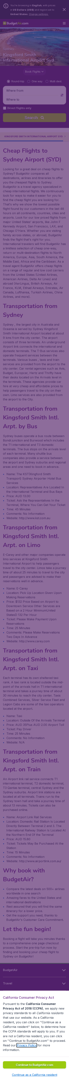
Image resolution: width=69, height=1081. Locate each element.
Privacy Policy (27, 1045)
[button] (34, 1075)
